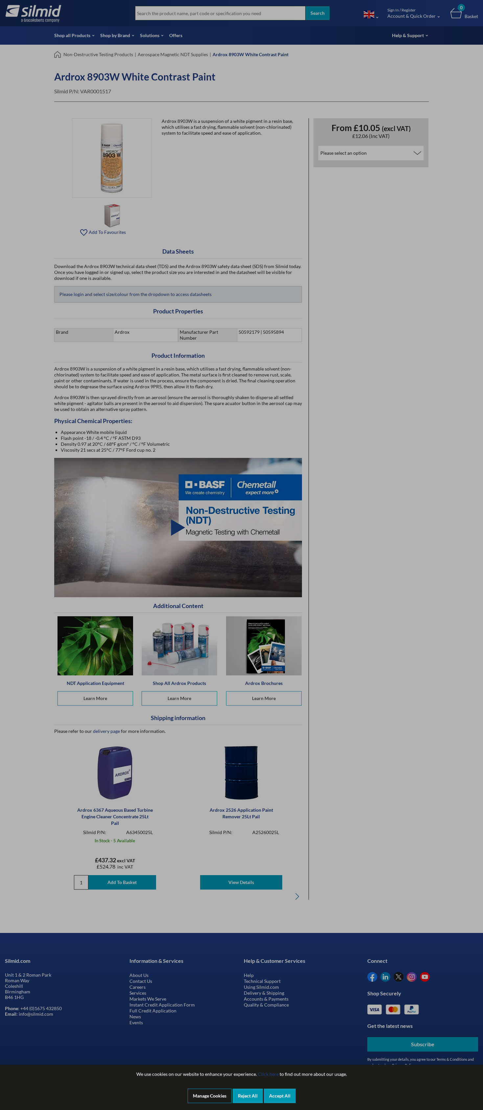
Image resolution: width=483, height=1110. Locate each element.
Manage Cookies (209, 1096)
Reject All (248, 1096)
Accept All (279, 1096)
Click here (268, 1074)
